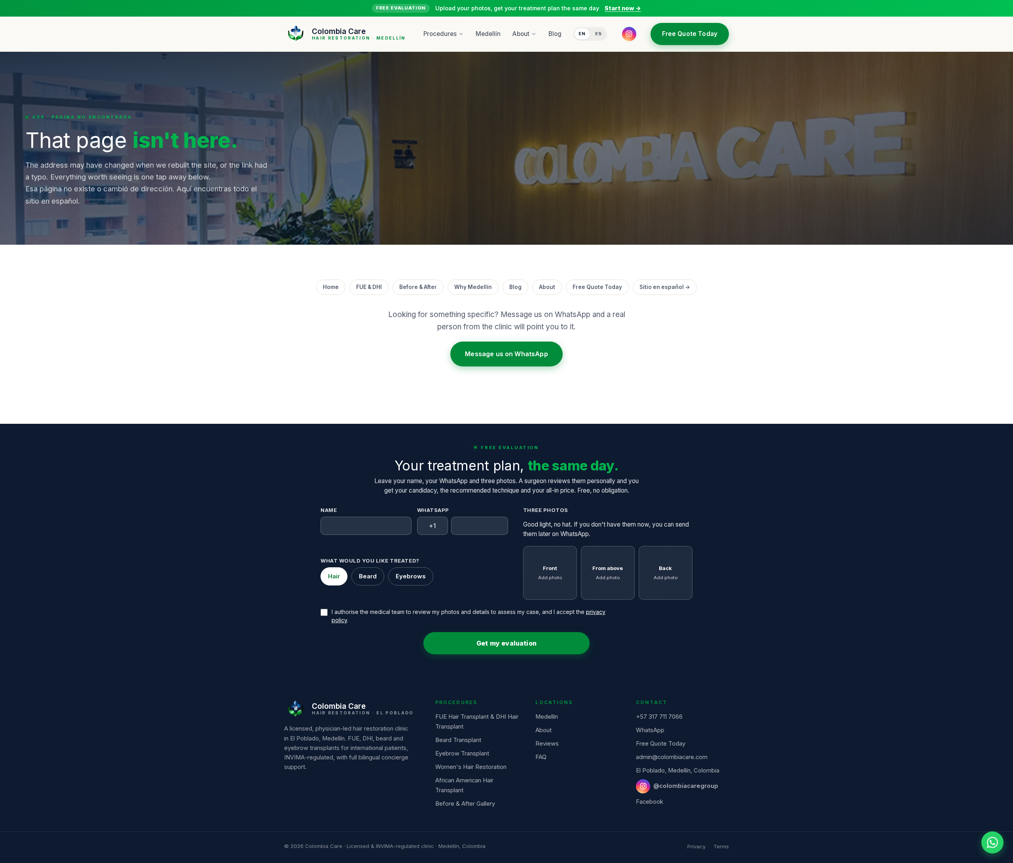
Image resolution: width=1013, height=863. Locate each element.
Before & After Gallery (465, 803)
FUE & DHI (369, 287)
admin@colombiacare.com (672, 757)
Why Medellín (473, 287)
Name (329, 510)
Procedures (440, 34)
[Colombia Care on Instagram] (629, 33)
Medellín (488, 34)
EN (582, 33)
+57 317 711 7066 (659, 716)
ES (598, 33)
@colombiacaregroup (685, 785)
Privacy (696, 846)
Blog (555, 34)
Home (331, 287)
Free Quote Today (689, 34)
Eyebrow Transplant (462, 753)
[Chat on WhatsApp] (992, 842)
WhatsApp (433, 510)
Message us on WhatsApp (506, 354)
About (520, 34)
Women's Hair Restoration (470, 766)
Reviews (547, 743)
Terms (721, 846)
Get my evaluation (506, 643)
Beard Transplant (458, 740)
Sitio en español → (664, 287)
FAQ (540, 757)
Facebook (649, 801)
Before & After (418, 287)
